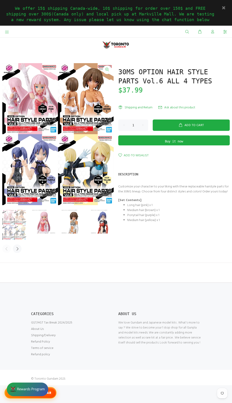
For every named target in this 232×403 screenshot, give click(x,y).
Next (17, 248)
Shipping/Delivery (43, 335)
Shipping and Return (138, 107)
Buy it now (174, 141)
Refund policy (40, 354)
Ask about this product (179, 107)
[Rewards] (27, 389)
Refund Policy (40, 341)
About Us (37, 329)
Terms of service (42, 348)
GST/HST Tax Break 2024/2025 (51, 322)
